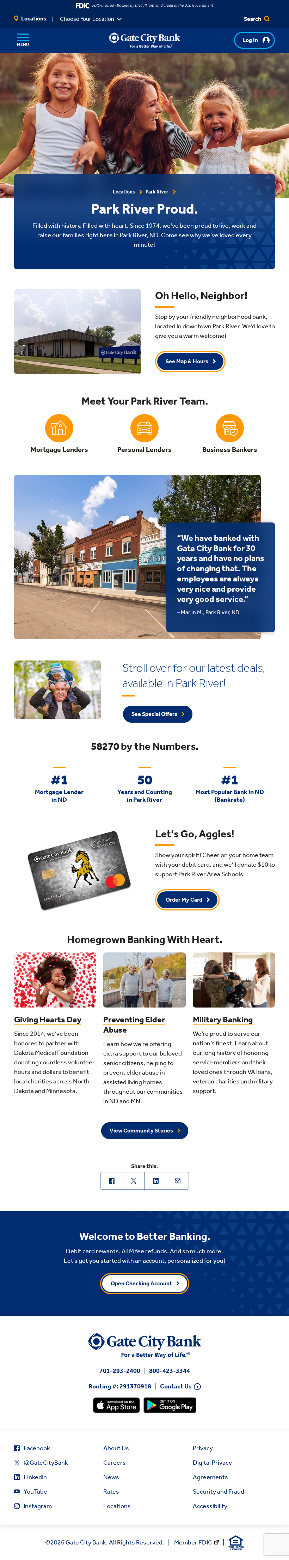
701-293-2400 (119, 1371)
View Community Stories (141, 1130)
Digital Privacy (212, 1462)
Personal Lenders (144, 449)
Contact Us (176, 1386)
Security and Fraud (218, 1491)
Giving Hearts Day (47, 1019)
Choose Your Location (87, 19)
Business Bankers (229, 449)
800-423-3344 (169, 1371)
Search (253, 19)
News (111, 1477)
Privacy (203, 1448)
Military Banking (223, 1019)
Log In (250, 40)
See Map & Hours (187, 361)
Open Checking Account (141, 1283)
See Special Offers (154, 714)
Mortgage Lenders (59, 449)
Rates (111, 1491)
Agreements (210, 1477)
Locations (33, 18)
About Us (116, 1448)
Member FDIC (193, 1542)
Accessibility (210, 1506)
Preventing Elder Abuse (134, 1025)
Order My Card (184, 899)
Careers (114, 1462)
